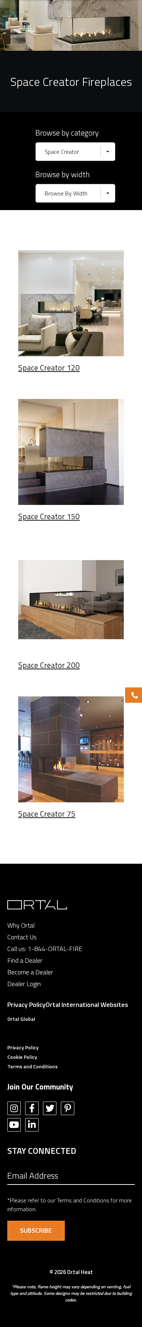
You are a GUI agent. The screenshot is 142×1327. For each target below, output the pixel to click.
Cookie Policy (22, 1057)
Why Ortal (21, 925)
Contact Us (22, 937)
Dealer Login (24, 984)
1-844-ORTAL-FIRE (55, 949)
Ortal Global (21, 1019)
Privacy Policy (26, 1004)
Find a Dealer (25, 960)
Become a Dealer (30, 972)
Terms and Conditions (32, 1066)
